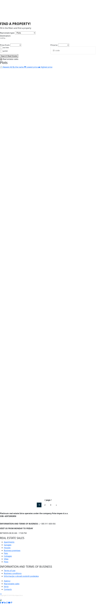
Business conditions (13, 573)
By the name (17, 67)
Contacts (8, 589)
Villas (58, 32)
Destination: (5, 36)
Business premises (34, 32)
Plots (63, 32)
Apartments (5, 32)
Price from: (5, 45)
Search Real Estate (9, 56)
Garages (14, 32)
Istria (6, 586)
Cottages (52, 32)
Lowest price (31, 67)
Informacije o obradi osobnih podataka (21, 576)
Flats (45, 32)
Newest (5, 67)
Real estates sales (11, 583)
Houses (22, 32)
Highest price (45, 67)
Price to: (54, 45)
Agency (7, 581)
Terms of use (9, 570)
